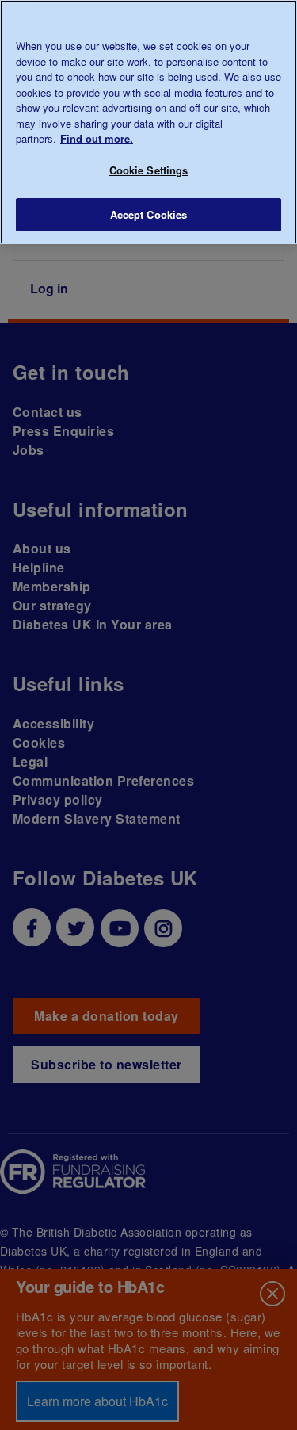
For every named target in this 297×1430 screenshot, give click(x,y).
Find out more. (96, 138)
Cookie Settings (148, 170)
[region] (148, 122)
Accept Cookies (149, 214)
